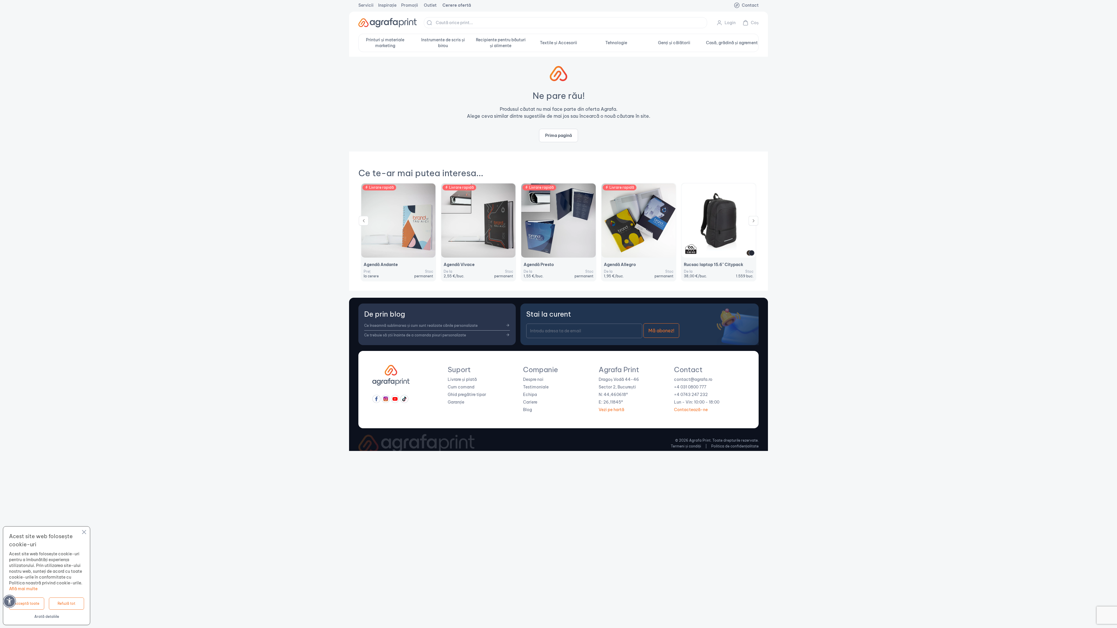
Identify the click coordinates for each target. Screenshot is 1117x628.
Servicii (365, 5)
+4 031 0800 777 (690, 387)
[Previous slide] (363, 222)
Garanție (456, 402)
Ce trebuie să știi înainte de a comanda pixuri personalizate (415, 335)
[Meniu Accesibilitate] (9, 601)
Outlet (430, 5)
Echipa (530, 394)
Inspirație (387, 5)
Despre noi (533, 379)
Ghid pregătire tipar (467, 394)
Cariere (530, 402)
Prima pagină (558, 135)
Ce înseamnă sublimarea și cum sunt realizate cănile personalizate (421, 325)
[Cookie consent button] (84, 533)
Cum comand (461, 387)
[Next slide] (753, 222)
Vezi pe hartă (611, 409)
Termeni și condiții (686, 446)
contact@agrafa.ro (693, 379)
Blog (527, 409)
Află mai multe (23, 588)
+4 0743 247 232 (691, 394)
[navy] (752, 253)
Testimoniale (536, 387)
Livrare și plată (462, 379)
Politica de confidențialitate (735, 446)
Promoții (409, 5)
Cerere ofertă (456, 5)
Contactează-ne (691, 409)
